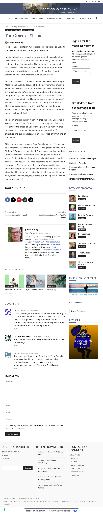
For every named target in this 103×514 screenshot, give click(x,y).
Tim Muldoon (84, 253)
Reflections (9, 286)
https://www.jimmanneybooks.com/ (39, 233)
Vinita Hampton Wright (85, 263)
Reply (15, 329)
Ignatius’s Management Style (82, 179)
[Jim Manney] (6, 42)
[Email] (30, 199)
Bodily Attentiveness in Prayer (82, 158)
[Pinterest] (19, 199)
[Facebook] (86, 1)
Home (7, 27)
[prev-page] (6, 295)
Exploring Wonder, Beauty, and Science (82, 168)
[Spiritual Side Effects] (35, 281)
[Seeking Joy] (56, 281)
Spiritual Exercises (28, 30)
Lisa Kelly (83, 347)
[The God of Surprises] (14, 281)
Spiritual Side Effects (34, 290)
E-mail (75, 66)
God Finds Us (55, 244)
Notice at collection (35, 510)
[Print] (24, 199)
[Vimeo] (95, 1)
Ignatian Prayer (83, 337)
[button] (96, 18)
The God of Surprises (13, 290)
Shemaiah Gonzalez (87, 243)
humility (15, 188)
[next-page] (10, 295)
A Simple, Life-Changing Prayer (46, 242)
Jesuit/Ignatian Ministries (19, 27)
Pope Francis (24, 188)
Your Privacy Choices (59, 510)
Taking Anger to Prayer (83, 342)
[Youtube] (98, 1)
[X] (92, 1)
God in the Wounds (77, 163)
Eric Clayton (83, 196)
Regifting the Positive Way (81, 174)
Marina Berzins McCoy (85, 225)
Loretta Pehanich (86, 215)
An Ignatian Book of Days (51, 250)
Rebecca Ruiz (84, 234)
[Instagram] (89, 1)
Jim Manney (17, 42)
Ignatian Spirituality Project (16, 215)
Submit (76, 81)
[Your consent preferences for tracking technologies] (4, 509)
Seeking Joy (51, 290)
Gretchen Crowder (86, 205)
